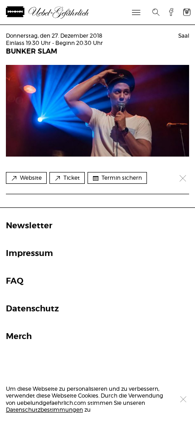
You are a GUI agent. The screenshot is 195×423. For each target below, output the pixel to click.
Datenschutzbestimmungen (44, 410)
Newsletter (29, 226)
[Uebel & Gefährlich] (58, 12)
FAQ (15, 281)
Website (31, 178)
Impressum (29, 254)
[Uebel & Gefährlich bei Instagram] (187, 12)
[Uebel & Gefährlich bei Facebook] (167, 12)
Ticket (71, 178)
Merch (19, 337)
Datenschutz (32, 309)
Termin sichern (122, 178)
